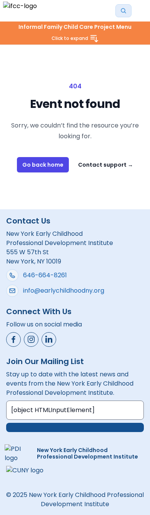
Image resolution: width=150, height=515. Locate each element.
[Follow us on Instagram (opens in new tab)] (31, 339)
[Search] (123, 10)
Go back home (42, 165)
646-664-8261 (45, 275)
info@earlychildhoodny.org (63, 290)
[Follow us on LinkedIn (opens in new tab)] (49, 339)
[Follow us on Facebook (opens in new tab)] (13, 339)
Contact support (105, 165)
